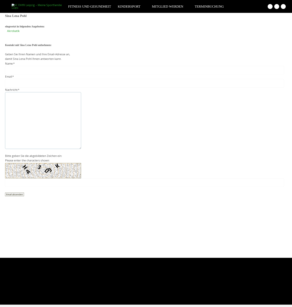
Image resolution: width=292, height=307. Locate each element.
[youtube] (283, 6)
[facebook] (270, 6)
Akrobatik (13, 31)
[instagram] (276, 6)
